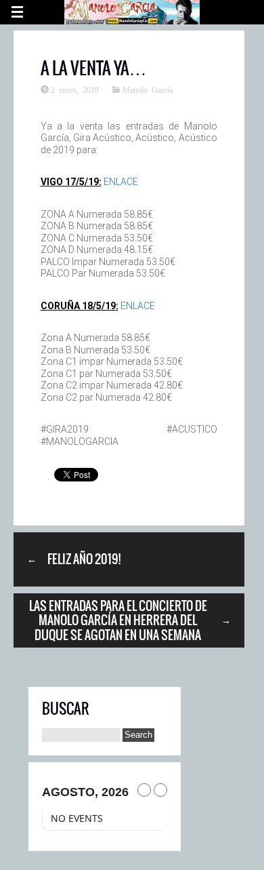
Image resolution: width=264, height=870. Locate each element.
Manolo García (148, 89)
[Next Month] (160, 790)
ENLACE (121, 181)
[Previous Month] (144, 790)
